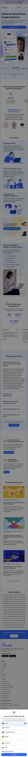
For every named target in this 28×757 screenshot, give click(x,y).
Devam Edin (14, 754)
